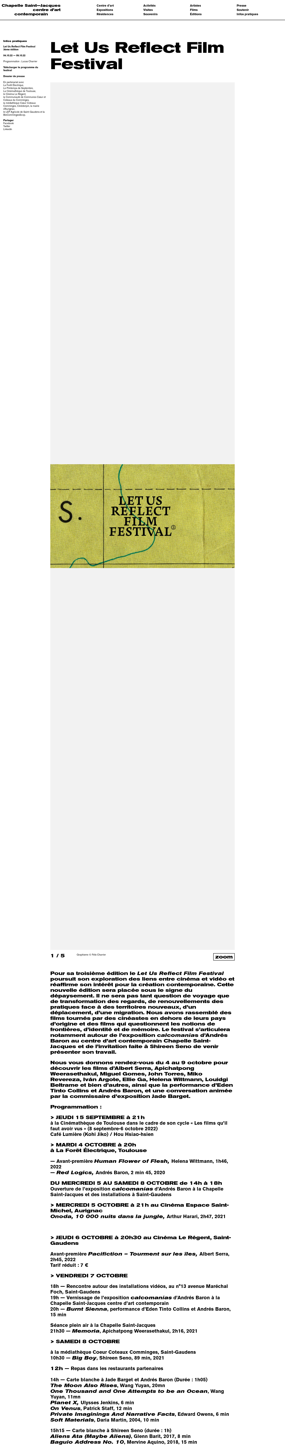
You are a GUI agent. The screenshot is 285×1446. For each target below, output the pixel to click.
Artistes (195, 5)
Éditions (196, 14)
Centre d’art (105, 5)
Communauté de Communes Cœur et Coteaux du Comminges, (24, 98)
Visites (148, 10)
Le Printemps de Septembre (18, 88)
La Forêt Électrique (13, 85)
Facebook (8, 123)
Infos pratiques (247, 14)
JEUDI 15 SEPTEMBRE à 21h (138, 1122)
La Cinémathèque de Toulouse (19, 91)
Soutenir (243, 10)
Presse (241, 5)
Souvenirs (150, 14)
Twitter (6, 126)
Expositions (105, 10)
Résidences (105, 14)
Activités (149, 5)
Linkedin (7, 129)
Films (194, 10)
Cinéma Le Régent (16, 94)
